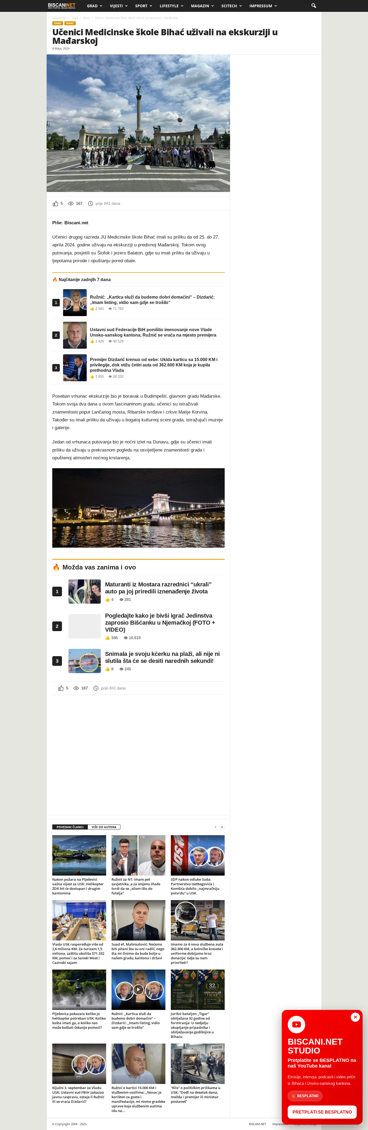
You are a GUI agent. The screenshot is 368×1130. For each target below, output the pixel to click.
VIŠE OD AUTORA (104, 827)
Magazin (200, 5)
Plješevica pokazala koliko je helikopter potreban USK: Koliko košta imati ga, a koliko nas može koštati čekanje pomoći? (79, 1020)
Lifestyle (169, 5)
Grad (92, 5)
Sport (141, 5)
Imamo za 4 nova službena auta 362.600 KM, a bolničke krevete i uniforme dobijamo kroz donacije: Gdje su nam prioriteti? (197, 953)
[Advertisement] (138, 754)
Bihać (86, 18)
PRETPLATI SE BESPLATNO (322, 1112)
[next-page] (222, 827)
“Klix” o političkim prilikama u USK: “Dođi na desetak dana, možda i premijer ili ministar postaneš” (195, 1094)
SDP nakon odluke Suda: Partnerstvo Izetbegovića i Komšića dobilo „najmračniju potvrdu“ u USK (195, 886)
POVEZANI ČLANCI (70, 827)
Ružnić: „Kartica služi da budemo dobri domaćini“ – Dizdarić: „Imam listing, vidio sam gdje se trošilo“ (136, 1020)
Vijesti (116, 5)
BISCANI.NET (257, 1124)
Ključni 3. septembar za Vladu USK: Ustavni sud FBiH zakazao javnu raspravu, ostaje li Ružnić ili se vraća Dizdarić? (78, 1094)
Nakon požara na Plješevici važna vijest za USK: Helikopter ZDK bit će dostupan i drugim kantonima (78, 886)
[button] (314, 6)
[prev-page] (215, 827)
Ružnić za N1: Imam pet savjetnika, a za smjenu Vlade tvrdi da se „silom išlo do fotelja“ (136, 886)
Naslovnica (59, 18)
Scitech (229, 5)
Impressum (260, 5)
